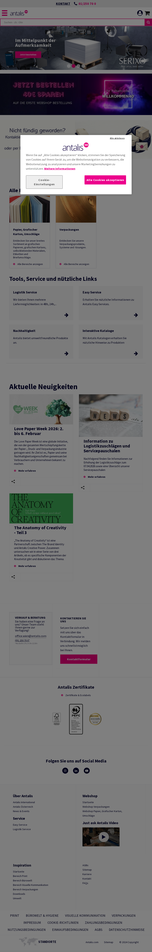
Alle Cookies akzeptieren (105, 180)
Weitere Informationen (59, 168)
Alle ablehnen (117, 138)
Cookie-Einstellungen (44, 182)
